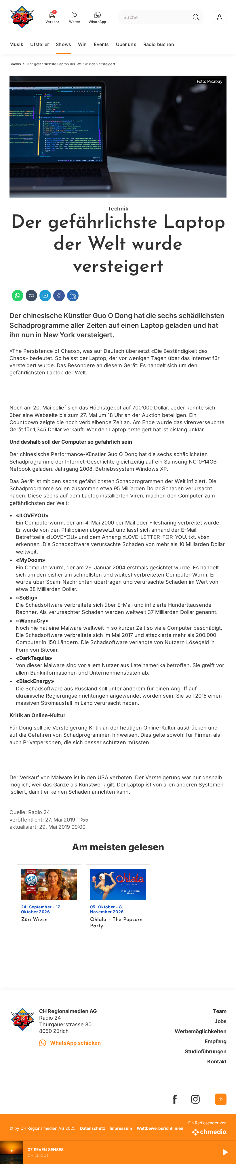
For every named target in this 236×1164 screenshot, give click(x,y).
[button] (97, 17)
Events (101, 44)
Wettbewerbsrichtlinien (160, 1128)
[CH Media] (207, 1131)
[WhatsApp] (17, 295)
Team (220, 1011)
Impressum (121, 1128)
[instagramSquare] (195, 1099)
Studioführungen (206, 1051)
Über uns (126, 44)
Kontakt (217, 1061)
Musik (16, 44)
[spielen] (225, 1152)
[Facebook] (59, 295)
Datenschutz (92, 1128)
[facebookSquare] (174, 1099)
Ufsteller (39, 44)
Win (82, 44)
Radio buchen (158, 44)
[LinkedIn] (73, 295)
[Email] (45, 295)
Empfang (216, 1041)
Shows (63, 44)
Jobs (220, 1021)
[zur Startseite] (22, 17)
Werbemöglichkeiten (201, 1031)
